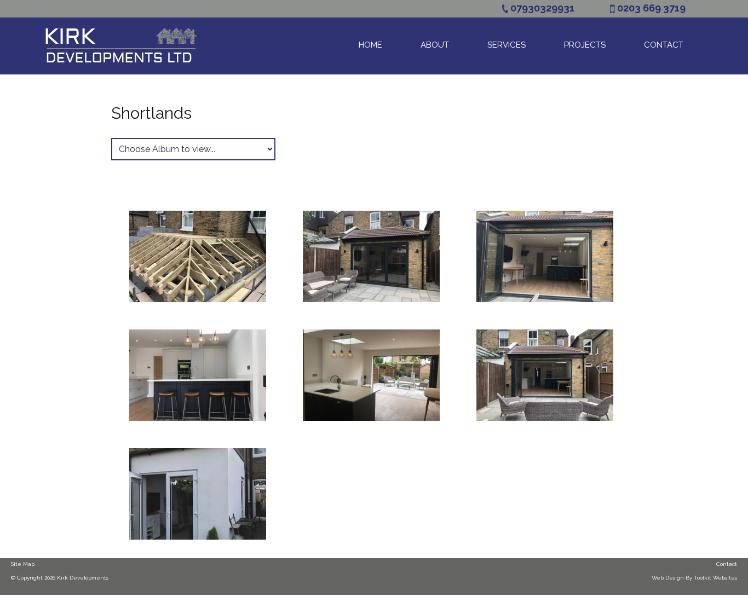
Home (370, 45)
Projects (585, 45)
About (435, 45)
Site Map (22, 564)
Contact (663, 45)
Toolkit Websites (715, 578)
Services (506, 45)
